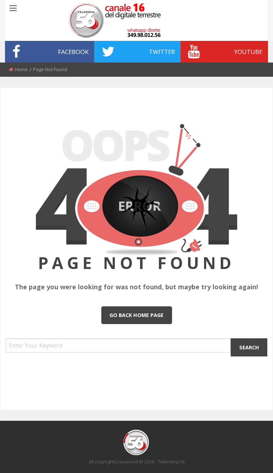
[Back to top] (250, 457)
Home (21, 69)
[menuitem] (49, 52)
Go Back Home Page (136, 315)
